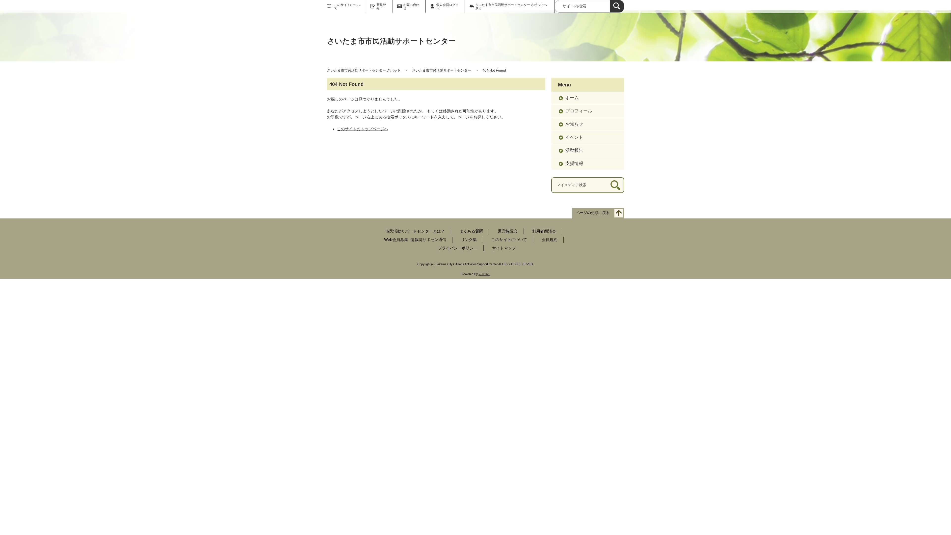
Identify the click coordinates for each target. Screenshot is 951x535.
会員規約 (549, 240)
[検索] (617, 6)
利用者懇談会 (544, 231)
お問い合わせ (411, 6)
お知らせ (574, 124)
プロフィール (578, 110)
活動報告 (574, 150)
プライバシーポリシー (457, 248)
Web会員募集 (396, 240)
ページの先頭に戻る (592, 213)
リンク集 (469, 240)
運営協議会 (508, 231)
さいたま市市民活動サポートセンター (441, 70)
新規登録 (381, 6)
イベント (574, 137)
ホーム (572, 97)
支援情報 (574, 163)
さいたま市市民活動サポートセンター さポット (364, 70)
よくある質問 (471, 231)
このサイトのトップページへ (362, 129)
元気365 (484, 274)
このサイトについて (347, 6)
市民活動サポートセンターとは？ (415, 231)
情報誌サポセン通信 (428, 240)
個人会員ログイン (447, 6)
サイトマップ (504, 248)
